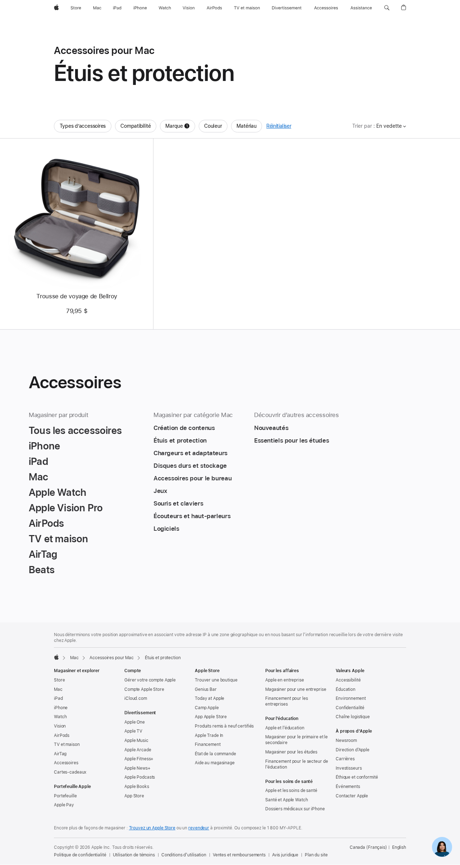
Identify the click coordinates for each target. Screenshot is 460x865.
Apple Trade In (209, 735)
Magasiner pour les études (291, 752)
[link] (442, 847)
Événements (348, 786)
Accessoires (66, 762)
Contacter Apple (352, 795)
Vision (60, 726)
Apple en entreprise (284, 680)
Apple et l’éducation (284, 727)
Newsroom (346, 740)
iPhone (61, 707)
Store (59, 680)
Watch (60, 716)
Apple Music (136, 740)
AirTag (60, 753)
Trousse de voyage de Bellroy (76, 296)
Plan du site (316, 854)
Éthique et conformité (357, 777)
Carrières (345, 758)
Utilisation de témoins (134, 854)
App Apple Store (211, 716)
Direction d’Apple (352, 749)
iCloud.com (135, 698)
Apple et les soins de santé (291, 790)
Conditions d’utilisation (183, 854)
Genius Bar (206, 689)
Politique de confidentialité (80, 854)
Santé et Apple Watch (286, 799)
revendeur (198, 827)
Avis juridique (285, 854)
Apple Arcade (137, 749)
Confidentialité (350, 707)
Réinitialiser (278, 126)
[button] (386, 8)
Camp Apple (207, 707)
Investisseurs (349, 768)
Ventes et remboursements (239, 854)
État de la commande (215, 753)
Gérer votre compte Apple (150, 680)
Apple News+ (137, 768)
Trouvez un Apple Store (152, 827)
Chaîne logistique (353, 716)
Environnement (350, 698)
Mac (74, 657)
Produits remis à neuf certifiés (224, 726)
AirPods (61, 735)
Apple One (134, 722)
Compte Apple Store (144, 689)
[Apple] (56, 657)
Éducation (345, 689)
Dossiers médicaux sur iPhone (295, 808)
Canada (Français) (368, 847)
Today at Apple (209, 698)
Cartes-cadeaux (70, 772)
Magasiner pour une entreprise (295, 689)
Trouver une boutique (216, 680)
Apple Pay (64, 804)
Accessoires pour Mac (111, 657)
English (399, 847)
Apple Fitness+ (138, 758)
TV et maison (67, 744)
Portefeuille (65, 795)
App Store (134, 795)
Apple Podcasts (139, 777)
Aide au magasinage (215, 762)
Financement (208, 744)
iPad (58, 698)
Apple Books (136, 786)
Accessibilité (348, 680)
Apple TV (133, 731)
